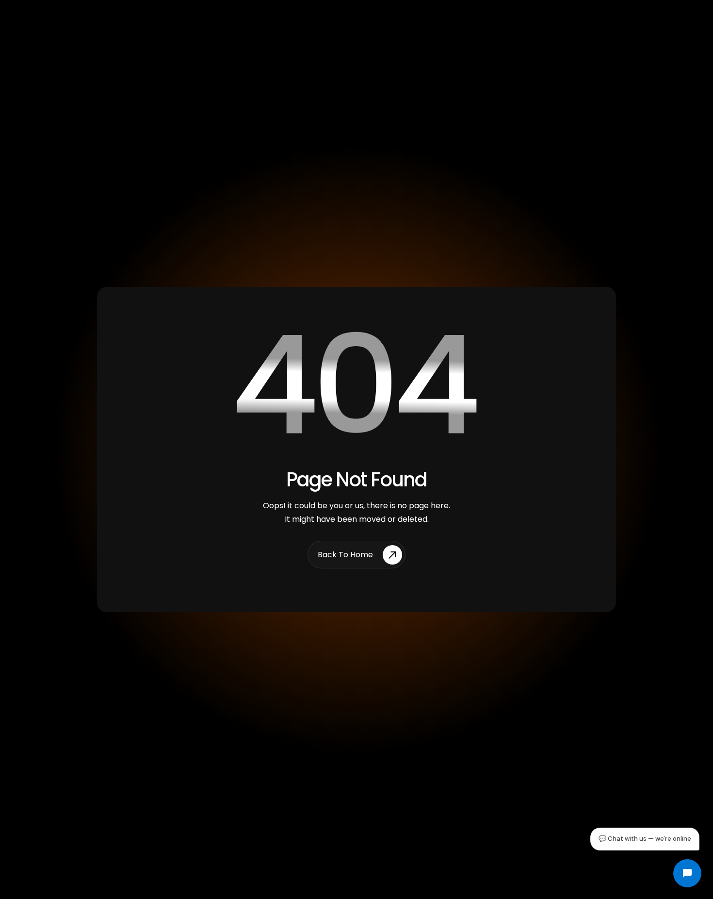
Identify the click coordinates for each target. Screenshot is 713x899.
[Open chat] (687, 873)
